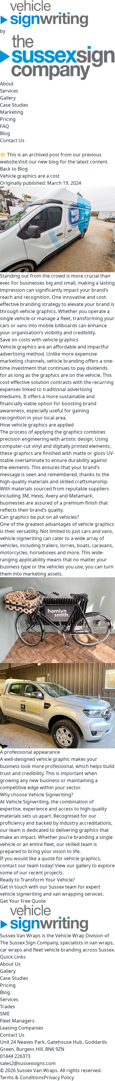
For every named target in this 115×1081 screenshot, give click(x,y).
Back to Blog (14, 169)
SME (5, 1013)
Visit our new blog (38, 161)
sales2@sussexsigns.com (28, 1063)
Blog (5, 133)
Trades (7, 1006)
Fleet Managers (17, 1020)
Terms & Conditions (22, 1077)
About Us (10, 964)
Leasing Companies (21, 1028)
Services (9, 90)
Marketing (11, 112)
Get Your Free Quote (23, 901)
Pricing (8, 119)
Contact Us (12, 140)
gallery (83, 865)
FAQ (4, 126)
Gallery (8, 98)
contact (9, 865)
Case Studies (14, 105)
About (7, 83)
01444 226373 (15, 1056)
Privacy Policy (59, 1077)
